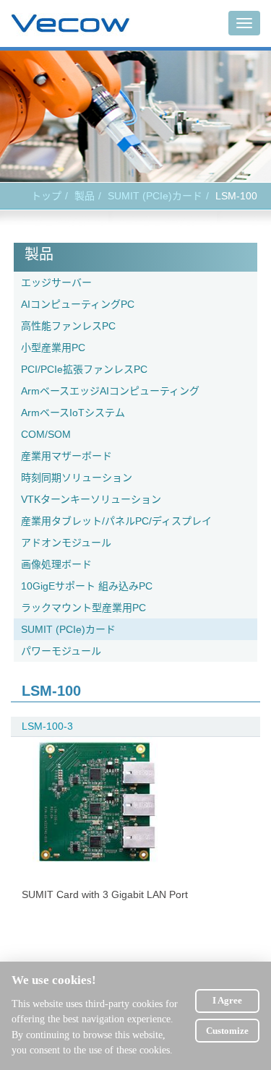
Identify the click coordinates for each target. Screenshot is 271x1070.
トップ (46, 196)
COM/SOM (46, 434)
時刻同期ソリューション (76, 477)
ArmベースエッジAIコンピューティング (110, 391)
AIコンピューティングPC (77, 304)
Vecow (70, 23)
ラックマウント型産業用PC (83, 607)
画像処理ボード (56, 564)
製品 (84, 196)
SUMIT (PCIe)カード (155, 196)
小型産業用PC (53, 347)
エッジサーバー (56, 282)
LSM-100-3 (47, 726)
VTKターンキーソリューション (91, 499)
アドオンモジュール (66, 542)
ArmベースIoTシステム (73, 412)
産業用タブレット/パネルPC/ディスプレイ (116, 521)
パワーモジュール (61, 651)
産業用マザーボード (66, 456)
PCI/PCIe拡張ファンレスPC (84, 369)
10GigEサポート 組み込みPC (86, 586)
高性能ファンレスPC (68, 326)
